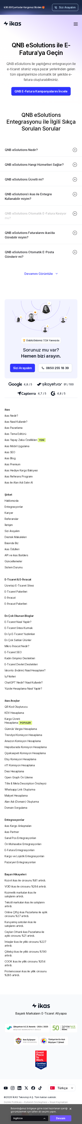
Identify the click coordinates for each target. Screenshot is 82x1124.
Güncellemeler (13, 561)
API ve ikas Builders (16, 555)
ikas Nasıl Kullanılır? (16, 421)
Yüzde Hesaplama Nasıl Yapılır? (23, 688)
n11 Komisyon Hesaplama (20, 765)
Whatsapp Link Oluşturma (20, 789)
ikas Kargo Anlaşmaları (18, 825)
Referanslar (11, 518)
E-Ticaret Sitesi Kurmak (19, 628)
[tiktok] (40, 1088)
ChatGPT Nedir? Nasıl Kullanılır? (24, 682)
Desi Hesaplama (14, 771)
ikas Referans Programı (19, 476)
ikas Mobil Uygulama (17, 446)
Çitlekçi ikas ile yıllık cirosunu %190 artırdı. (25, 953)
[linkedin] (19, 1088)
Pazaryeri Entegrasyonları (20, 862)
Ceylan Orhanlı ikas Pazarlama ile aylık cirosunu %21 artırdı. (24, 933)
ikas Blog (10, 458)
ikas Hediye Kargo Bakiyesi (21, 470)
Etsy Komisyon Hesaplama (20, 759)
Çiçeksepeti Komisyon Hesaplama (25, 753)
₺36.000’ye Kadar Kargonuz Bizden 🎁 (24, 7)
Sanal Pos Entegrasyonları (20, 838)
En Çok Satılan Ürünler (18, 640)
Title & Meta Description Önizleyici (25, 783)
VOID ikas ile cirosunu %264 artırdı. (25, 886)
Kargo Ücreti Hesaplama (18, 720)
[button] (41, 148)
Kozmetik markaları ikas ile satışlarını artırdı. (20, 894)
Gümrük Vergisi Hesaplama (21, 728)
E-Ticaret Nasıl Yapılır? (18, 621)
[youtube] (6, 1088)
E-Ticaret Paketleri (16, 591)
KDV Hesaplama (14, 712)
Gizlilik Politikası (13, 1102)
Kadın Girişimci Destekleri (20, 658)
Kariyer (9, 512)
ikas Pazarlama (14, 427)
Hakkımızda (11, 500)
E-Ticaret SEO (13, 652)
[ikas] (12, 24)
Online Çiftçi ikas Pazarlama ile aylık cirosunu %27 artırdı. (26, 914)
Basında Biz (11, 543)
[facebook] (33, 1088)
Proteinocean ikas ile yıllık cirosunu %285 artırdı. (26, 973)
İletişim (9, 524)
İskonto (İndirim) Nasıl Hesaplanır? (25, 670)
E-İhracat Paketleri (16, 603)
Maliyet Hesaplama (16, 795)
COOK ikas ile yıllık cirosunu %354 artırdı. (25, 963)
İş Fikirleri (10, 676)
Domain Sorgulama (16, 807)
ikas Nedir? (11, 415)
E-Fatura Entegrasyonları (19, 850)
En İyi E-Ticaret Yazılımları (20, 634)
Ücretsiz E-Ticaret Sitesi (19, 585)
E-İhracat (10, 597)
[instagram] (12, 1088)
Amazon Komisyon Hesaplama (23, 741)
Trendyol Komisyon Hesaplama (23, 735)
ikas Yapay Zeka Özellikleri (24, 439)
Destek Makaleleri (16, 537)
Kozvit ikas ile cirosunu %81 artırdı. (25, 880)
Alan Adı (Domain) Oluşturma (22, 801)
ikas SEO (10, 452)
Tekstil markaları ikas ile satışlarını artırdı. (24, 904)
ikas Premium (12, 464)
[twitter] (26, 1088)
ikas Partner (12, 831)
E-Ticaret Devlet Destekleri (21, 664)
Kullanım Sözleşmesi (35, 1102)
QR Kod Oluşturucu (16, 706)
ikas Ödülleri (12, 549)
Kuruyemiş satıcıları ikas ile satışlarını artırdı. (20, 923)
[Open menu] (75, 24)
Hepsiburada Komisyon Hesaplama (26, 747)
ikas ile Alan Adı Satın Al (19, 482)
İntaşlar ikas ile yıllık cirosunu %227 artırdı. (25, 943)
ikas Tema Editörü (15, 433)
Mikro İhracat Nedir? (17, 646)
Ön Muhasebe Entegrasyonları (23, 844)
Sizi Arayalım (12, 531)
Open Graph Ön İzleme (19, 777)
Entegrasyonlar (14, 506)
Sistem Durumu (14, 567)
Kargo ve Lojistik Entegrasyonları (24, 856)
